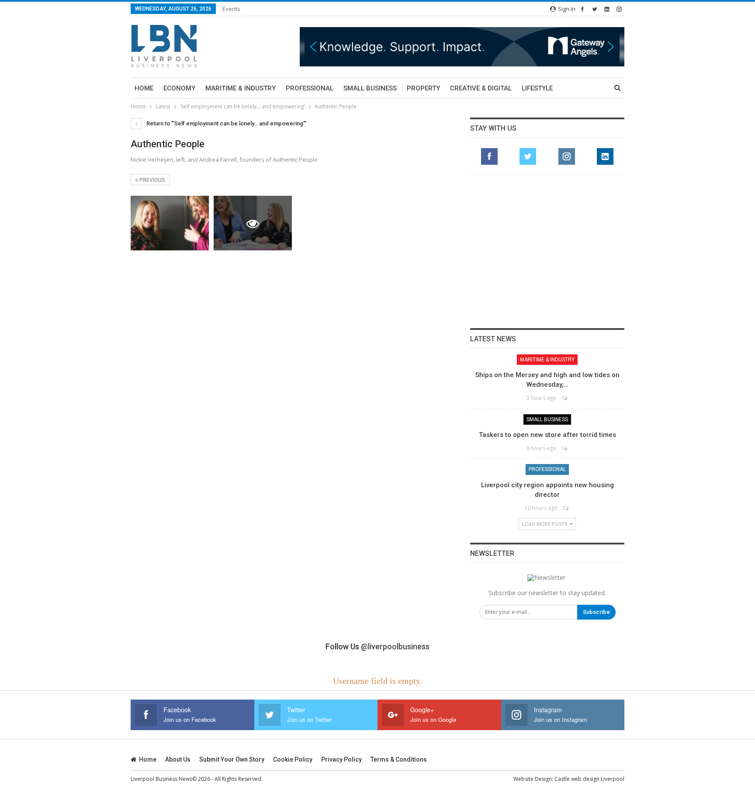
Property (423, 88)
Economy (179, 88)
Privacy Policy (341, 759)
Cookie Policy (292, 759)
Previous (151, 180)
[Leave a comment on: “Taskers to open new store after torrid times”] (565, 448)
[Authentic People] (170, 223)
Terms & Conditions (399, 759)
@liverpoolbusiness (395, 646)
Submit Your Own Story (231, 759)
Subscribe (596, 612)
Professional (309, 88)
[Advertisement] (547, 251)
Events (231, 9)
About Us (177, 759)
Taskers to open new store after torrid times (547, 435)
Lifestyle (537, 88)
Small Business (370, 88)
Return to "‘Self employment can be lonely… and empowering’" (225, 123)
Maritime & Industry (240, 88)
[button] (398, 46)
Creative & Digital (481, 88)
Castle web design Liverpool (589, 779)
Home (144, 88)
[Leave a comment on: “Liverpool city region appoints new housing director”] (566, 508)
